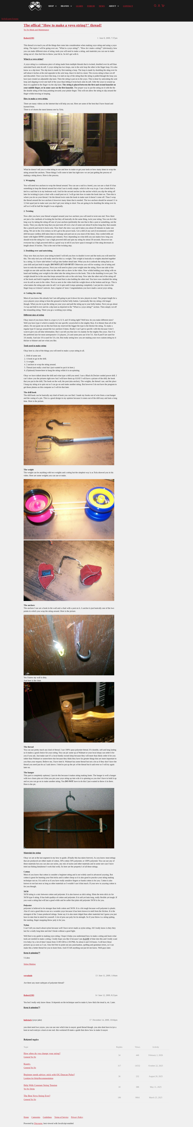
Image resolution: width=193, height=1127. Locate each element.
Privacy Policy (77, 1117)
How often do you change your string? (42, 1053)
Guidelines (47, 1117)
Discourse (38, 1123)
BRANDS (65, 6)
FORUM (91, 6)
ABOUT (112, 6)
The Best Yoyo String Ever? (37, 1095)
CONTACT (128, 6)
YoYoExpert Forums (9, 19)
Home (26, 1117)
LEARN (79, 6)
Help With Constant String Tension (40, 1085)
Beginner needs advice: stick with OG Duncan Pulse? (49, 1074)
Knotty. (27, 1064)
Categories (35, 1117)
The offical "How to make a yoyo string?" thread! (63, 25)
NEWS (102, 6)
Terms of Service (61, 1117)
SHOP (51, 6)
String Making (30, 964)
